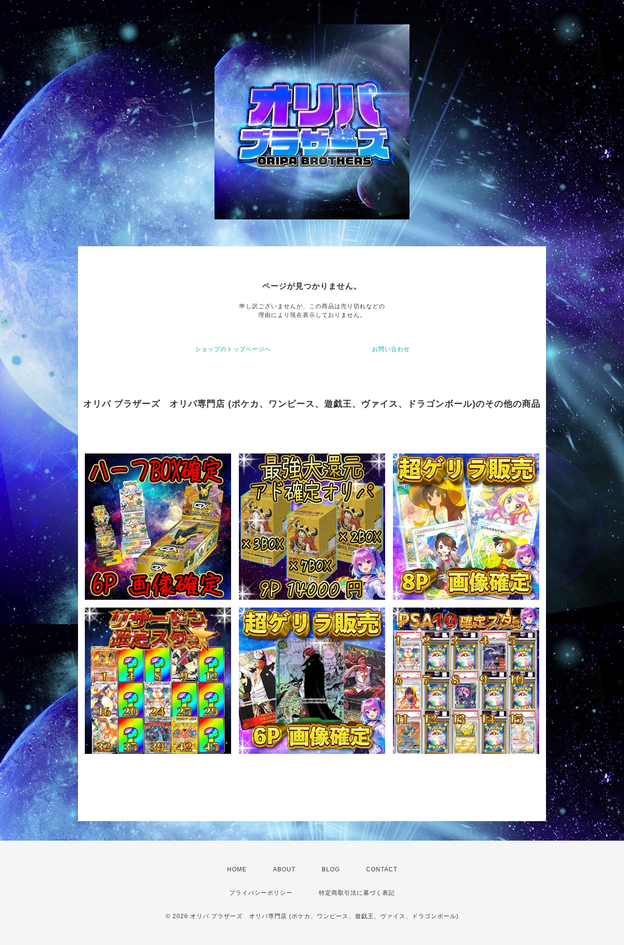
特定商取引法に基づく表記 (357, 892)
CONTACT (381, 869)
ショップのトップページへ (233, 349)
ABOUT (284, 869)
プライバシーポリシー (260, 892)
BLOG (331, 869)
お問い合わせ (391, 349)
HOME (237, 869)
